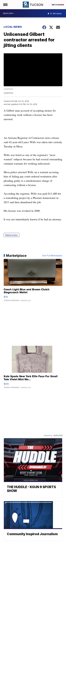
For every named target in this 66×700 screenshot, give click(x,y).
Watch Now (57, 5)
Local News (13, 26)
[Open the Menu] (5, 4)
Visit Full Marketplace (52, 255)
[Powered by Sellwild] (57, 435)
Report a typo (11, 235)
